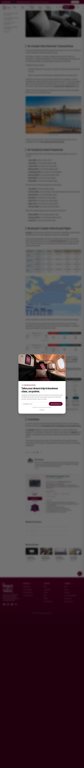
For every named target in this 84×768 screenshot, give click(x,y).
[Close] (62, 357)
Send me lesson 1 (56, 404)
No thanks (42, 410)
